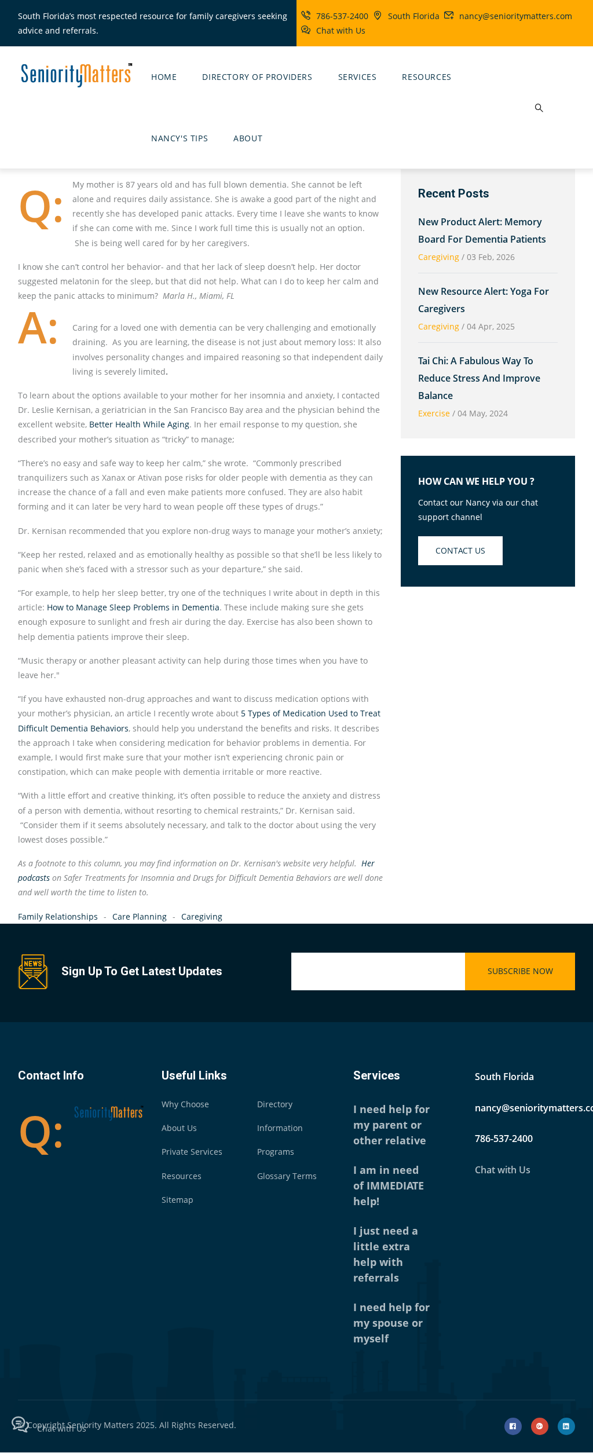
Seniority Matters (100, 1424)
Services (357, 76)
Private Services (192, 1151)
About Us (179, 1127)
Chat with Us (340, 30)
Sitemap (177, 1199)
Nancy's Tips (179, 138)
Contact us (460, 550)
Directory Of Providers (257, 76)
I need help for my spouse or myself (391, 1322)
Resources (426, 76)
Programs (275, 1151)
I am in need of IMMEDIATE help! (388, 1185)
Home (164, 76)
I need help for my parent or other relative (391, 1124)
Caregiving (201, 916)
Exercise (434, 413)
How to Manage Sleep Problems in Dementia (133, 607)
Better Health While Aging (139, 424)
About (247, 138)
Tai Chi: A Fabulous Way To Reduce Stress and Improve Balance (479, 378)
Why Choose (185, 1104)
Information (280, 1127)
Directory (274, 1104)
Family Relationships (58, 916)
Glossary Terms (287, 1175)
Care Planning (139, 916)
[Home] (76, 74)
